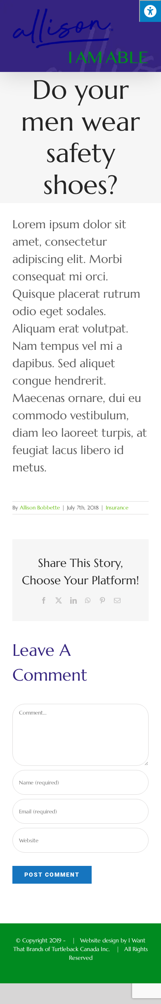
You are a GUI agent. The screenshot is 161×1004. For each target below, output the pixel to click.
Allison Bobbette (40, 507)
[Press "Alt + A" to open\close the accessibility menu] (150, 11)
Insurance (117, 507)
